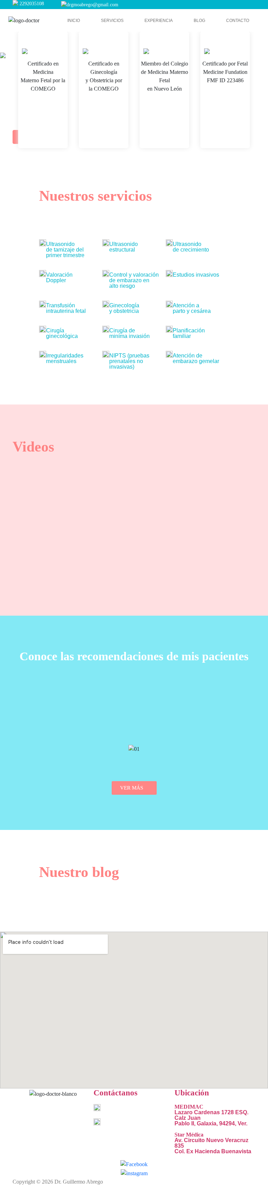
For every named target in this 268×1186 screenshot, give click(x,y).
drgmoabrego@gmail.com (92, 4)
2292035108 (32, 3)
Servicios (112, 20)
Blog (199, 20)
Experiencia (158, 20)
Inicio (73, 20)
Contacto (237, 20)
